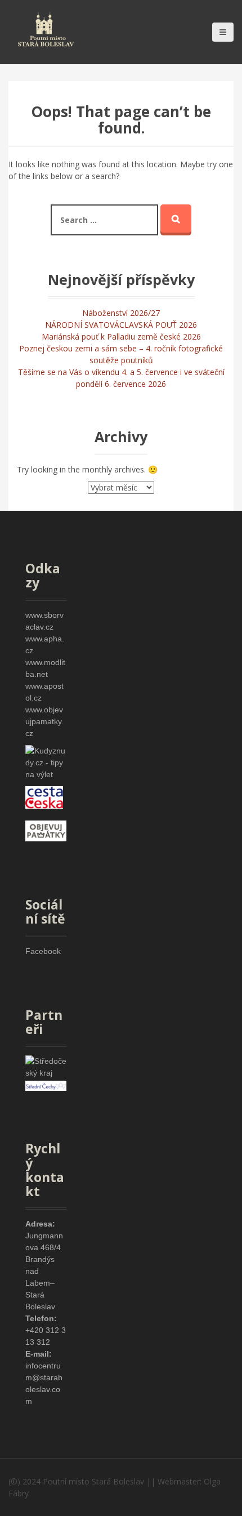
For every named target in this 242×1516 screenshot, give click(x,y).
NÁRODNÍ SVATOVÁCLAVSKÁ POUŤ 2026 (121, 324)
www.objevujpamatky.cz (44, 721)
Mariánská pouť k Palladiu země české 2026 (121, 336)
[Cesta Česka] (44, 796)
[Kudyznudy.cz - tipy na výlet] (45, 761)
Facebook (43, 951)
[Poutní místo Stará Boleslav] (46, 28)
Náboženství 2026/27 (121, 312)
